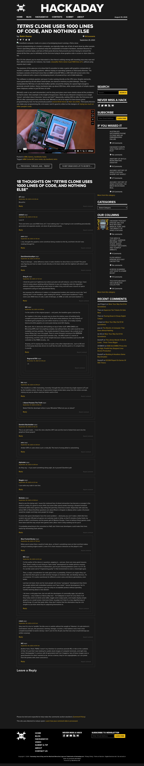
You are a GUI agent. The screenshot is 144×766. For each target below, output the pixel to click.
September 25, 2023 (87, 40)
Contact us (112, 105)
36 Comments (117, 289)
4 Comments (116, 254)
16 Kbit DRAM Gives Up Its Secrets (77, 166)
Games (30, 157)
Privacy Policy (89, 756)
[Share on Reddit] (26, 40)
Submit (69, 17)
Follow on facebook (98, 105)
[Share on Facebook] (18, 40)
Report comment (88, 206)
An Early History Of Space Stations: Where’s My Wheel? (118, 172)
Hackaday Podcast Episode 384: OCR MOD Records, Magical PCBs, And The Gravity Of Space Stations (118, 225)
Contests (57, 17)
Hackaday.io (41, 17)
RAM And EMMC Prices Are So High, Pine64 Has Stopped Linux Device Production (112, 348)
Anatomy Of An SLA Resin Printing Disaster (118, 161)
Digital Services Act (111, 756)
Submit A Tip (41, 745)
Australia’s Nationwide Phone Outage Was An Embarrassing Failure (118, 135)
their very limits (74, 102)
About (80, 17)
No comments (117, 155)
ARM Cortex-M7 (28, 159)
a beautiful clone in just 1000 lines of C (67, 62)
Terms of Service (99, 756)
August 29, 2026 (121, 17)
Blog (28, 17)
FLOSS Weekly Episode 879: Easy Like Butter (117, 259)
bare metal (39, 159)
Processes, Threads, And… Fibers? (34, 166)
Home (20, 17)
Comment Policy (79, 717)
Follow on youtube (105, 105)
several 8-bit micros (59, 102)
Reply (21, 206)
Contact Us (41, 751)
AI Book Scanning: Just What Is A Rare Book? (118, 271)
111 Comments (117, 277)
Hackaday (72, 8)
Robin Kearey (26, 36)
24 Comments (117, 143)
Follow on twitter (102, 105)
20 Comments (117, 192)
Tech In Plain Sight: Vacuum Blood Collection (118, 283)
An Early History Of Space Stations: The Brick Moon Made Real (118, 185)
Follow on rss (109, 105)
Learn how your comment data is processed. (62, 721)
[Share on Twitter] (21, 40)
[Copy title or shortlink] (29, 40)
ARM (25, 157)
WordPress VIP (76, 760)
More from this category (106, 195)
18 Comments (90, 36)
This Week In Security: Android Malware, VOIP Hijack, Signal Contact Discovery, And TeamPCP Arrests (118, 244)
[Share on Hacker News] (23, 40)
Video (38, 742)
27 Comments (117, 178)
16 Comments (117, 166)
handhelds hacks (40, 157)
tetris (55, 159)
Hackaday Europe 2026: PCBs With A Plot (117, 149)
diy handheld (48, 159)
